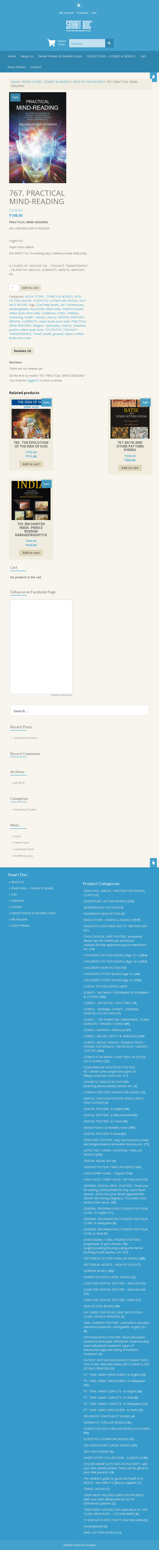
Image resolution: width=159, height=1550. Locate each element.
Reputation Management (61, 695)
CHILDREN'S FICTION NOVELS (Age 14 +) (112, 961)
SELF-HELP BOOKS (97, 1451)
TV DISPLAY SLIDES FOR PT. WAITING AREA (113, 1520)
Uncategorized (93, 1526)
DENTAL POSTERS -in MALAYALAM (108, 1115)
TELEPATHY (53, 330)
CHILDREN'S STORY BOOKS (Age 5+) (109, 980)
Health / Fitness (34, 317)
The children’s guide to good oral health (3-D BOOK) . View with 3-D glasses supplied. (113, 1480)
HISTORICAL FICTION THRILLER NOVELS (111, 1258)
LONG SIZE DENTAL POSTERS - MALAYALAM (114, 1289)
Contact (36, 67)
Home (11, 56)
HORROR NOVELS (96, 1271)
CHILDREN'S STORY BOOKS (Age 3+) (109, 974)
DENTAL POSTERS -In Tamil (103, 1121)
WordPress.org (23, 856)
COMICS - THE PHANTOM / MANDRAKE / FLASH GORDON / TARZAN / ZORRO (116, 1022)
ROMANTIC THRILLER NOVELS (104, 1422)
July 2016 (19, 783)
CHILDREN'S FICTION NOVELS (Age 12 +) (112, 955)
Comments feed (24, 849)
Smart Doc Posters (25, 738)
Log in (17, 836)
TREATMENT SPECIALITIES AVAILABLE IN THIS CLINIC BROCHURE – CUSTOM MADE (115, 1512)
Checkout (82, 13)
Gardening (16, 317)
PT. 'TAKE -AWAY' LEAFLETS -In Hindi (109, 1397)
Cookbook (48, 313)
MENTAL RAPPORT (71, 317)
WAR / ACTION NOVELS (100, 1532)
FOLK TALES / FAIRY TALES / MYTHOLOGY (113, 1179)
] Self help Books (47, 305)
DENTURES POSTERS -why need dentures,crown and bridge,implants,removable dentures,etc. (116, 1142)
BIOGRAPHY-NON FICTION (102, 914)
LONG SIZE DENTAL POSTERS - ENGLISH (112, 1283)
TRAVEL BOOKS (94, 1489)
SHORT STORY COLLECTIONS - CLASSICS (112, 1458)
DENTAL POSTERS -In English (103, 1109)
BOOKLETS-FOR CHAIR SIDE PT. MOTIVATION (115, 926)
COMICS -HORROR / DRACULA (104, 1030)
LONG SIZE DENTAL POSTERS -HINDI (109, 1300)
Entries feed (21, 842)
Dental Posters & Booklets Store (60, 56)
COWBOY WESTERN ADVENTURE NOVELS (112, 1092)
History (52, 317)
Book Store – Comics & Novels (32, 888)
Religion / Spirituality (46, 325)
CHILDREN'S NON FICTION (102, 968)
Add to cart (30, 288)
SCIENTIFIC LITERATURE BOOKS (55, 301)
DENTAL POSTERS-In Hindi (102, 1134)
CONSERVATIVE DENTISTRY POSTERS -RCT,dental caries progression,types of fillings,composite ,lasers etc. (110, 1071)
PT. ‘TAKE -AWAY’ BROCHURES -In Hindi (110, 1410)
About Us (27, 56)
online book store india (54, 321)
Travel (37, 334)
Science (66, 325)
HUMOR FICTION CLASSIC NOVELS (107, 1277)
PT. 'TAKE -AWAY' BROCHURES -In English (112, 1375)
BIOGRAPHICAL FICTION (100, 907)
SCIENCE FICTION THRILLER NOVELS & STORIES (117, 1429)
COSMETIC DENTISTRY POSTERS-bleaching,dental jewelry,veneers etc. (108, 1084)
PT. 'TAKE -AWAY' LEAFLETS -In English (110, 1391)
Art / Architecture (72, 305)
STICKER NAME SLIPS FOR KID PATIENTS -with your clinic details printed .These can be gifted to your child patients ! (116, 1468)
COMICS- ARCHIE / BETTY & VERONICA (110, 1036)
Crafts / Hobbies (68, 313)
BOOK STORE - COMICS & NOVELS (46, 82)
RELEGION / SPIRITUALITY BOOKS (107, 1416)
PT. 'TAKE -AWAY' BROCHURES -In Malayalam (114, 1381)
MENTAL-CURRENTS (23, 321)
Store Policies (16, 67)
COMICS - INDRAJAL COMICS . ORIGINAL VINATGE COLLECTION (111, 1011)
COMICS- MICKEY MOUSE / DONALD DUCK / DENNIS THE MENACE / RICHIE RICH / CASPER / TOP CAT (116, 1046)
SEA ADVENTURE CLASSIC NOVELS (107, 1445)
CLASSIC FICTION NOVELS (101, 986)
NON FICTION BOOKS (88, 82)
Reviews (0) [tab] (22, 351)
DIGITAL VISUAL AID (97, 1161)
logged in (33, 380)
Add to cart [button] (31, 464)
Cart (93, 13)
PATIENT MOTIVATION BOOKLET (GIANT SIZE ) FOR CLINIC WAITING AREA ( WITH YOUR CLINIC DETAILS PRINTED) (117, 1364)
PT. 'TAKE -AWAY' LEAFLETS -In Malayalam (113, 1404)
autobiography (19, 309)
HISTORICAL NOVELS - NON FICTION (109, 1265)
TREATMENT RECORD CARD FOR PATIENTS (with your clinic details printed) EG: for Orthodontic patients (114, 1499)
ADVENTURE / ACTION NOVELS (105, 901)
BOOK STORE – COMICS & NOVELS (111, 56)
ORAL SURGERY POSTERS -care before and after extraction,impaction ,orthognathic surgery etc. (116, 1325)
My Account (66, 13)
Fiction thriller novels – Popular (104, 1173)
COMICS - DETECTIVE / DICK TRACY (108, 1003)
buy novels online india (45, 309)
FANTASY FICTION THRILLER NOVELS (109, 1167)
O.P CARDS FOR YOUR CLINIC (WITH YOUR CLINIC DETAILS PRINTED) (113, 1314)
